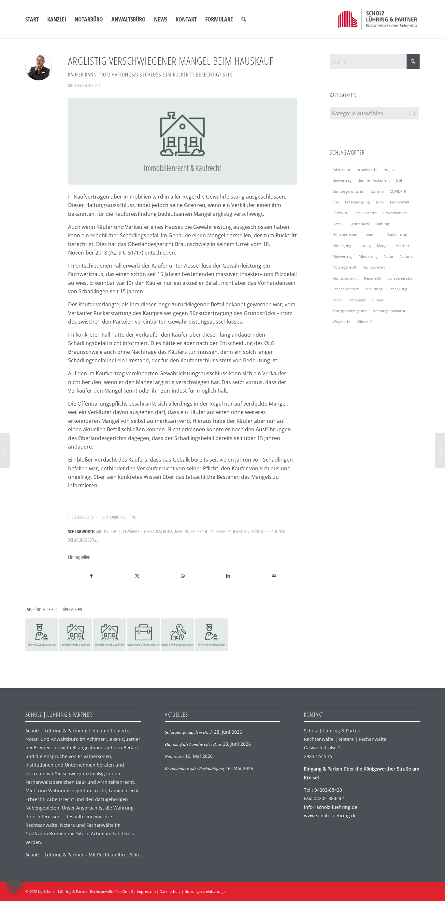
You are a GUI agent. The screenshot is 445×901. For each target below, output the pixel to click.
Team (337, 300)
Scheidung (373, 288)
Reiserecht (372, 278)
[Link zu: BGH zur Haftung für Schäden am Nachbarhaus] (41, 634)
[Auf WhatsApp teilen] (182, 576)
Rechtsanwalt (374, 267)
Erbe (380, 202)
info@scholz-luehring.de (330, 807)
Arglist (102, 531)
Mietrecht (403, 245)
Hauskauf (199, 531)
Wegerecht (342, 321)
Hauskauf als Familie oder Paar (193, 744)
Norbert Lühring (122, 517)
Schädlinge (275, 531)
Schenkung (398, 288)
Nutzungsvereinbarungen (206, 891)
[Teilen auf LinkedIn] (228, 576)
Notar (389, 256)
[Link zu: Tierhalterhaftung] (211, 634)
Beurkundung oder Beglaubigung (194, 768)
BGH (400, 180)
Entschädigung (357, 202)
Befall (115, 531)
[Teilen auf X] (137, 576)
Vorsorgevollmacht (389, 310)
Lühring (364, 245)
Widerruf (364, 321)
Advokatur (342, 169)
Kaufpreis (217, 531)
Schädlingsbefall (83, 540)
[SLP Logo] (378, 19)
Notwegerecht (344, 267)
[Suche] (243, 19)
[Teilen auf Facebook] (91, 576)
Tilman (377, 300)
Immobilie (372, 234)
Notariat (407, 256)
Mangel (257, 531)
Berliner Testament (374, 180)
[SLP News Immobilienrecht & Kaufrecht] (182, 141)
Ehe (336, 202)
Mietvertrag (342, 256)
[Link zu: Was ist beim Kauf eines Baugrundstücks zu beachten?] (75, 634)
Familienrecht (365, 212)
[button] (14, 886)
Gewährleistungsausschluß (148, 531)
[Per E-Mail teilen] (273, 576)
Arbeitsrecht (367, 169)
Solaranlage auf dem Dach (189, 732)
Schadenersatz (400, 278)
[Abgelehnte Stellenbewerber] (5, 450)
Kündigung (342, 245)
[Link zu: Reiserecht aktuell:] (143, 634)
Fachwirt (340, 212)
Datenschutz (170, 891)
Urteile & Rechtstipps (84, 85)
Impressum (146, 891)
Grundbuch (359, 223)
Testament (357, 300)
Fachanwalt (399, 202)
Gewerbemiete (395, 212)
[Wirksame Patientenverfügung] (440, 450)
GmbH (338, 223)
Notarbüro (174, 756)
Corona (377, 191)
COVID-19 (398, 191)
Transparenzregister (350, 310)
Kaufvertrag (238, 531)
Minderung (368, 256)
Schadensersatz (346, 288)
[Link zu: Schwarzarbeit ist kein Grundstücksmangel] (109, 634)
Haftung (182, 531)
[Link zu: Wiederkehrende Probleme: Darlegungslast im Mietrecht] (177, 634)
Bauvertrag (342, 180)
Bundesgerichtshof (349, 191)
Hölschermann (345, 234)
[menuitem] (32, 19)
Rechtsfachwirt (345, 278)
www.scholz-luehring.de (330, 815)
